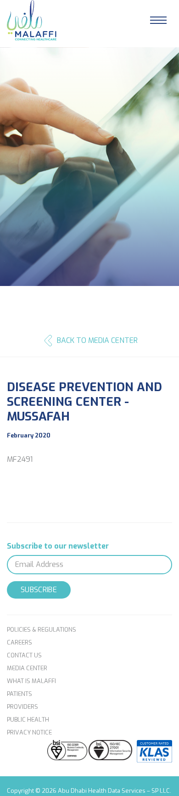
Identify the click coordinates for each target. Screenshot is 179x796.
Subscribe (39, 589)
